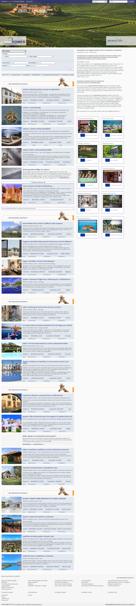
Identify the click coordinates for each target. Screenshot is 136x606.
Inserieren (10, 1)
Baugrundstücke (32, 582)
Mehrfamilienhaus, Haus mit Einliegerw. (119, 582)
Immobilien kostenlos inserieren (33, 604)
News (22, 1)
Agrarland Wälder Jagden (8, 580)
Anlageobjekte (5, 586)
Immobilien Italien (82, 55)
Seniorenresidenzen (113, 586)
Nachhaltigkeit (19, 74)
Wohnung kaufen (6, 589)
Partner (17, 1)
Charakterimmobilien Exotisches (64, 580)
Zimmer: (4, 66)
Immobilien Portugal (92, 55)
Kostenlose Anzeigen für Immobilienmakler (88, 82)
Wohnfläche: (32, 63)
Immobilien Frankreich (104, 55)
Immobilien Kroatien (100, 59)
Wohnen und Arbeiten (7, 587)
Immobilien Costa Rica (105, 57)
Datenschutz (125, 604)
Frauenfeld (4, 595)
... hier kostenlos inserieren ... (17, 84)
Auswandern (9, 74)
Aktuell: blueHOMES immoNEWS (10, 576)
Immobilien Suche (19, 604)
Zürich (30, 595)
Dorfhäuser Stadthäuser (61, 582)
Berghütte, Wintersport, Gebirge (37, 586)
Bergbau (30, 584)
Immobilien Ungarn (116, 55)
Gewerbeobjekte (86, 580)
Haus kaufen (84, 582)
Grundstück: (5, 63)
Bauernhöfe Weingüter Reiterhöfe (37, 580)
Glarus (3, 597)
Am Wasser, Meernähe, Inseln (9, 584)
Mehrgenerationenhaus (114, 584)
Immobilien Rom (32, 592)
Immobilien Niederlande (93, 57)
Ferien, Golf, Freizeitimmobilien (63, 584)
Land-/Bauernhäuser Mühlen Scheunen (92, 586)
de (27, 1)
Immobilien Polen (81, 57)
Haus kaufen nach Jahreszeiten (34, 74)
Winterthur (4, 600)
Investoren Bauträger (87, 584)
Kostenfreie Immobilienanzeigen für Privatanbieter (90, 81)
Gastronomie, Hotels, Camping (63, 586)
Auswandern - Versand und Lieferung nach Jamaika (58, 74)
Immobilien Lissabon (7, 592)
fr (32, 1)
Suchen (3, 1)
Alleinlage (4, 582)
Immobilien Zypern (89, 59)
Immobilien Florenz (86, 592)
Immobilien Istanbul (60, 592)
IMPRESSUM (131, 604)
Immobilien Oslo (112, 592)
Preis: (28, 66)
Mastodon (119, 604)
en (30, 1)
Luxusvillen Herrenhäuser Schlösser (118, 580)
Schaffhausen (5, 598)
